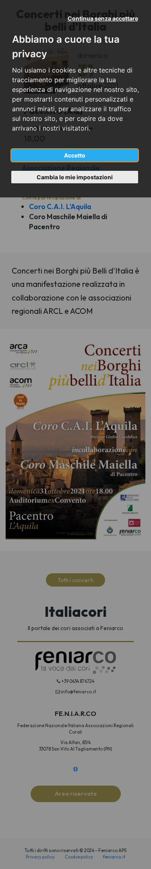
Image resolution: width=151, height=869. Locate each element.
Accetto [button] (74, 155)
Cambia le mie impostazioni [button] (75, 177)
